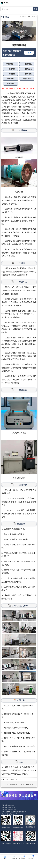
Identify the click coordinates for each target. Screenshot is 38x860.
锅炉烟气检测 (29, 785)
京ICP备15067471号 (12, 814)
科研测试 (34, 17)
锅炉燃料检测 (13, 785)
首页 (29, 17)
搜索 (35, 9)
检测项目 (14, 858)
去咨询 (29, 53)
